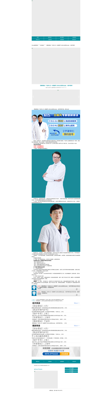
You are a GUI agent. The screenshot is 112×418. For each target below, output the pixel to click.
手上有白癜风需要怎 (40, 336)
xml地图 (71, 370)
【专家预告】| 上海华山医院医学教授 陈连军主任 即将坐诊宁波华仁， (49, 300)
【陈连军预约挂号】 (40, 310)
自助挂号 (74, 361)
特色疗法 (38, 39)
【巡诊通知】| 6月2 (40, 306)
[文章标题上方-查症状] (56, 66)
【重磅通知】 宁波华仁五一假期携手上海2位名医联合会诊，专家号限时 (60, 45)
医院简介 (50, 37)
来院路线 (62, 39)
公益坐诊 (50, 39)
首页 (38, 37)
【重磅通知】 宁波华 (41, 321)
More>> (77, 303)
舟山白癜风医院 (35, 45)
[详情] (65, 307)
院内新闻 (42, 45)
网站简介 (38, 361)
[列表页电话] (56, 352)
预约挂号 (74, 39)
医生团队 (62, 37)
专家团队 (50, 361)
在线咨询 (74, 37)
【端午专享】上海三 (40, 313)
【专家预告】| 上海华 (41, 317)
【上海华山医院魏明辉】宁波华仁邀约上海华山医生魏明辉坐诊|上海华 (49, 299)
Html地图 (72, 368)
